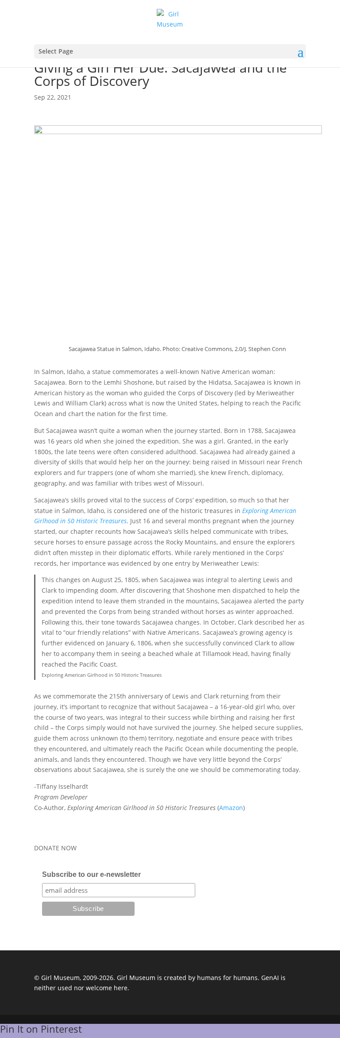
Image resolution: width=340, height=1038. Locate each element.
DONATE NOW (55, 848)
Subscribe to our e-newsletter (91, 874)
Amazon (231, 807)
